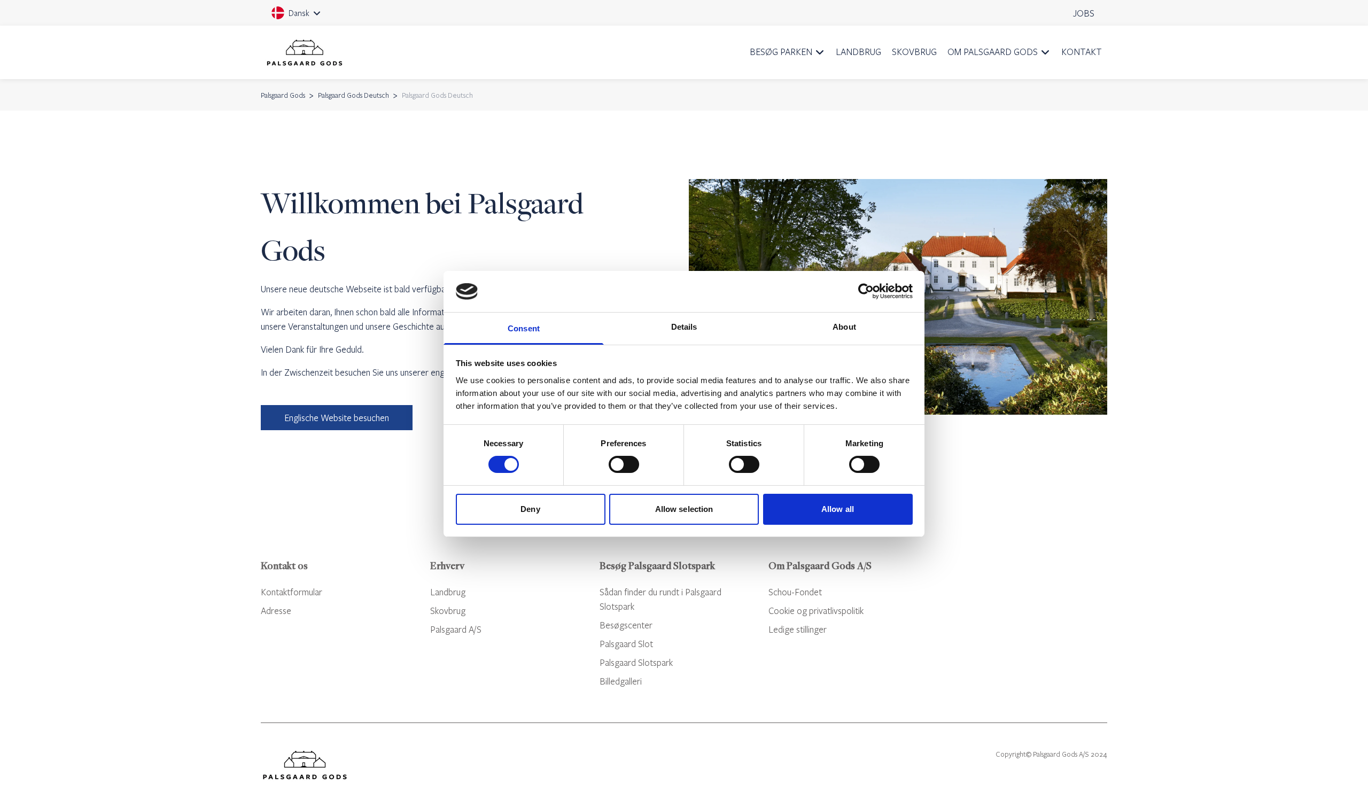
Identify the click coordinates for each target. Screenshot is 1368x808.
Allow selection (684, 509)
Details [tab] (684, 326)
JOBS (1083, 13)
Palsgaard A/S (455, 629)
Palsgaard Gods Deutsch (353, 95)
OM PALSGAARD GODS (992, 51)
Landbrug (447, 592)
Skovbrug (447, 610)
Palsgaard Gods (283, 95)
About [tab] (844, 326)
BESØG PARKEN (781, 51)
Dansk (304, 16)
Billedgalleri (621, 681)
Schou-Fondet (795, 592)
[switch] (624, 464)
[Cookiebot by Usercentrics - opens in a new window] (866, 291)
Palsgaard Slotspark (636, 662)
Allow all (837, 509)
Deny (530, 509)
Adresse (276, 610)
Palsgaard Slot (626, 644)
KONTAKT (1081, 51)
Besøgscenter (626, 625)
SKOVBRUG (914, 51)
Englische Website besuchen (336, 417)
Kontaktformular (291, 592)
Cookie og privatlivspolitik (816, 610)
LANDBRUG (858, 51)
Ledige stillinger (797, 629)
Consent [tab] (524, 328)
